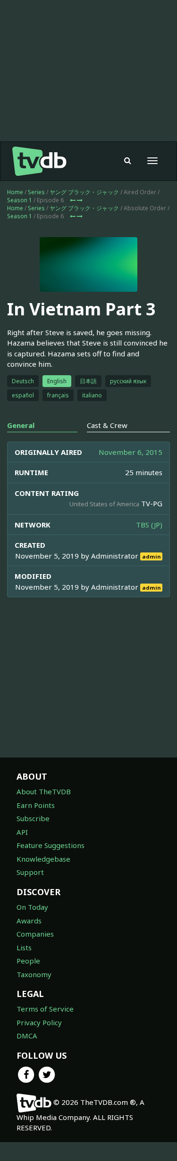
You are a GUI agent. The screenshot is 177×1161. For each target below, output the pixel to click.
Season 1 (19, 200)
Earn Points (36, 805)
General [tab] (20, 425)
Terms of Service (45, 1008)
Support (30, 872)
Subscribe (33, 818)
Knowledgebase (43, 859)
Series (36, 192)
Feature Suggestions (50, 845)
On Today (32, 907)
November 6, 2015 (130, 452)
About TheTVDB (44, 791)
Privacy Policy (39, 1022)
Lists (24, 947)
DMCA (27, 1035)
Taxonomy (34, 974)
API (22, 832)
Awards (29, 920)
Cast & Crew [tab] (107, 425)
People (28, 960)
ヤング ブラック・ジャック (84, 192)
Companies (35, 934)
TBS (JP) (149, 524)
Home (15, 192)
